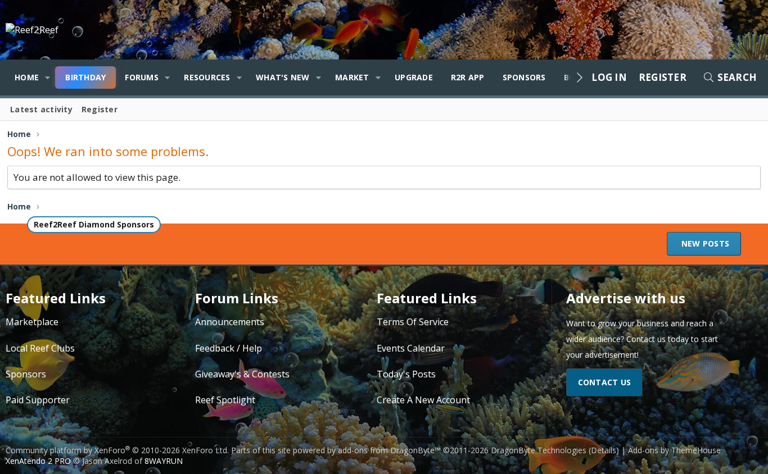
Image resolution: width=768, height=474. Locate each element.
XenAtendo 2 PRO (38, 460)
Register (100, 109)
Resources (207, 77)
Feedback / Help (228, 348)
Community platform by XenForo (117, 450)
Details (603, 450)
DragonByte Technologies (538, 450)
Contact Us (604, 382)
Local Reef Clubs (40, 348)
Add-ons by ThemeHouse (674, 450)
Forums (142, 77)
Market (352, 77)
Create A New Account (423, 400)
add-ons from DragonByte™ (389, 450)
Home (27, 77)
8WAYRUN (163, 460)
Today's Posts (406, 374)
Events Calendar (411, 348)
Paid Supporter (38, 400)
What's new (283, 77)
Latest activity (41, 109)
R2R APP (468, 77)
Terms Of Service (413, 322)
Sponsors (524, 77)
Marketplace (32, 322)
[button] (47, 77)
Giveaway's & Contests (242, 374)
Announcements (229, 322)
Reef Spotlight (225, 400)
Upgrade (414, 77)
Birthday (85, 77)
